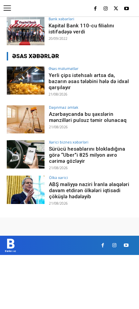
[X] (116, 9)
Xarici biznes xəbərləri (68, 142)
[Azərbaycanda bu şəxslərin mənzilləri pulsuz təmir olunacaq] (26, 119)
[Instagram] (106, 9)
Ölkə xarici (58, 177)
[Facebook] (95, 9)
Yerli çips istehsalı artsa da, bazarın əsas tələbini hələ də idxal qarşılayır (89, 81)
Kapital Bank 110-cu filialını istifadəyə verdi (81, 29)
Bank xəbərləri (61, 19)
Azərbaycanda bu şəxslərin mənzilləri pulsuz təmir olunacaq (88, 117)
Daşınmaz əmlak (63, 107)
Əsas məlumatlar (64, 68)
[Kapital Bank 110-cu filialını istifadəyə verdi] (26, 31)
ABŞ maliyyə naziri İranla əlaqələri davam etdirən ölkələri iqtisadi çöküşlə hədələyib (89, 190)
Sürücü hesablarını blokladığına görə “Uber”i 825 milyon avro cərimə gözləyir (87, 155)
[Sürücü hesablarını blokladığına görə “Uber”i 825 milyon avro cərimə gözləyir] (26, 154)
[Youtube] (126, 9)
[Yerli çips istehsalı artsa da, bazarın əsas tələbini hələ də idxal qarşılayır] (26, 81)
